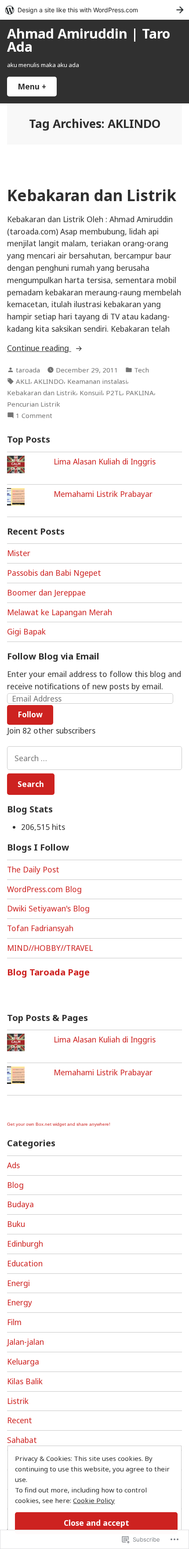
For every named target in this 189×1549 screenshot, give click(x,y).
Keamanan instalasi (97, 381)
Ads (13, 1165)
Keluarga (23, 1361)
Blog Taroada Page (48, 972)
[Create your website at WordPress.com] (94, 10)
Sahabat (22, 1440)
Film (14, 1322)
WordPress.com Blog (44, 889)
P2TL (114, 392)
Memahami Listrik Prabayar (103, 494)
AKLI (23, 381)
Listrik (18, 1401)
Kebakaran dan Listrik (91, 195)
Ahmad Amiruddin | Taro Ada (88, 40)
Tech (141, 369)
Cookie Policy (94, 1500)
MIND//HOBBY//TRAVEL (50, 948)
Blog (15, 1185)
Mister (18, 553)
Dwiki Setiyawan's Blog (48, 908)
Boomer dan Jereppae (46, 592)
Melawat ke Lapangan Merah (59, 612)
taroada (28, 369)
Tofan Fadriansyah (40, 928)
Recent (19, 1420)
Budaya (20, 1204)
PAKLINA (140, 392)
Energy (19, 1302)
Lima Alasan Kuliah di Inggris (105, 461)
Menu (37, 86)
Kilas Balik (25, 1381)
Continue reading (39, 348)
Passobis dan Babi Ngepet (54, 572)
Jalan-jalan (25, 1341)
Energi (18, 1283)
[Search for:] (94, 758)
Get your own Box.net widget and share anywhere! (58, 1124)
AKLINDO (49, 381)
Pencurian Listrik (33, 404)
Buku (16, 1224)
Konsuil (91, 392)
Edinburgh (25, 1243)
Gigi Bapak (26, 631)
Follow (30, 714)
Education (25, 1263)
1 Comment (34, 416)
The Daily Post (33, 869)
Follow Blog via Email (53, 656)
